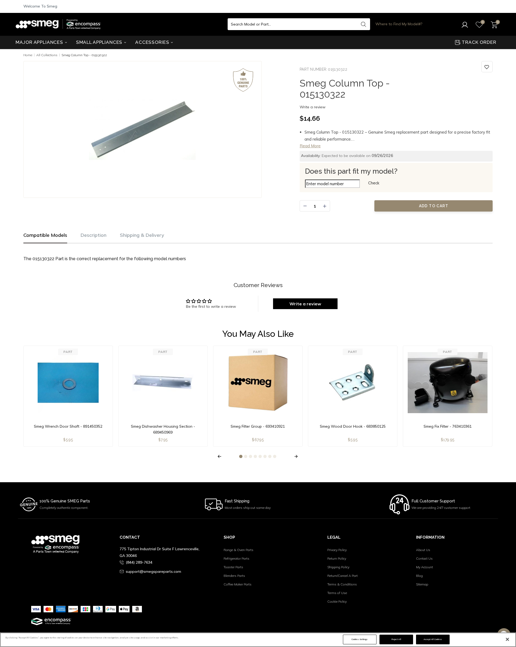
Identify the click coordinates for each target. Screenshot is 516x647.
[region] (258, 639)
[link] (487, 66)
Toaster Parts (233, 567)
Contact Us (424, 558)
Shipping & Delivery (142, 235)
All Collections (47, 55)
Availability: (311, 155)
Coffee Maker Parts (238, 584)
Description (93, 235)
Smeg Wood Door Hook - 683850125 (353, 426)
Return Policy (336, 558)
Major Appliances (40, 42)
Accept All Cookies (433, 639)
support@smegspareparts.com (153, 571)
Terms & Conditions (342, 584)
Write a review (312, 107)
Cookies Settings (360, 639)
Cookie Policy (337, 601)
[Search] (363, 24)
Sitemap (422, 584)
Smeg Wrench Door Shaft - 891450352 (68, 426)
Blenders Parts (234, 576)
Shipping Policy (338, 567)
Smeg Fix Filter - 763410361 (448, 426)
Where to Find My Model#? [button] (398, 24)
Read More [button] (310, 145)
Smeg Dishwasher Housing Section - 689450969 (163, 429)
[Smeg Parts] (60, 24)
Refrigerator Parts (236, 558)
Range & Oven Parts (238, 550)
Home (27, 55)
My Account (424, 567)
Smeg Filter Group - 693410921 (258, 426)
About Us (423, 550)
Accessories (152, 42)
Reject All (396, 639)
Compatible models (45, 235)
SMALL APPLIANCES (100, 42)
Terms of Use (337, 593)
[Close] (507, 639)
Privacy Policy (337, 550)
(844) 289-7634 (139, 562)
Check (373, 182)
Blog (419, 576)
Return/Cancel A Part (342, 576)
